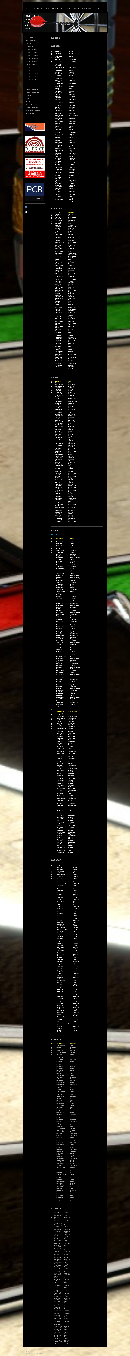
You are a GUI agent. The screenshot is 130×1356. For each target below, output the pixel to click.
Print (27, 1351)
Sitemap (32, 1351)
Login (104, 1351)
